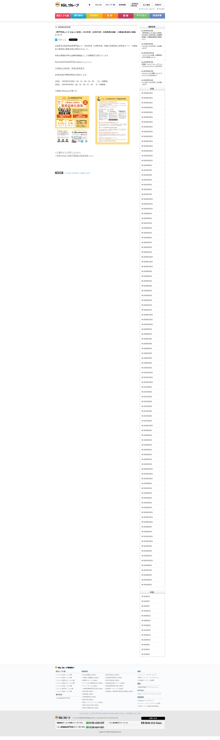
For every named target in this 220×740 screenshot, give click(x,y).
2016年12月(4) (148, 425)
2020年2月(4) (147, 247)
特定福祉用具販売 (114, 677)
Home (82, 713)
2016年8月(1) (147, 435)
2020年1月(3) (147, 252)
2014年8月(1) (147, 526)
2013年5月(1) (147, 546)
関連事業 (130, 713)
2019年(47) (147, 620)
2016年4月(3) (147, 454)
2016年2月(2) (147, 464)
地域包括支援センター (115, 683)
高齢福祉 (106, 713)
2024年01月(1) (148, 98)
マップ (160, 9)
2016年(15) (147, 635)
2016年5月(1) (147, 449)
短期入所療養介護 (90, 708)
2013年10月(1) (148, 541)
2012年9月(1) (147, 565)
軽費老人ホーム (89, 680)
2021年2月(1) (147, 189)
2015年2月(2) (147, 507)
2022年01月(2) (148, 151)
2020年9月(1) (147, 213)
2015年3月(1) (147, 502)
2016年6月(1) (147, 445)
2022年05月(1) (148, 136)
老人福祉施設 (89, 675)
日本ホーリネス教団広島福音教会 (148, 706)
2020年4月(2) (147, 237)
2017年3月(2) (147, 411)
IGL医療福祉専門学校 (63, 698)
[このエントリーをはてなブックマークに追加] (56, 40)
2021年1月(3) (147, 194)
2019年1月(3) (147, 310)
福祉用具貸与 (112, 675)
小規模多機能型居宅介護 (92, 688)
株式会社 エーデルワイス (146, 700)
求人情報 (137, 713)
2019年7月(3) (147, 281)
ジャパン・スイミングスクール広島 (149, 703)
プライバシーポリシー (147, 9)
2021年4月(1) (147, 179)
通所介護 (87, 699)
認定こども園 (89, 713)
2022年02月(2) (148, 146)
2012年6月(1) (147, 575)
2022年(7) (146, 606)
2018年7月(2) (147, 339)
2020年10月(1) (148, 208)
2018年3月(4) (147, 358)
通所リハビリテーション (92, 702)
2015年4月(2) (147, 498)
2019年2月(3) (147, 305)
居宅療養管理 (89, 697)
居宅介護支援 (112, 680)
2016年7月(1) (147, 440)
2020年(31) (147, 615)
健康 (116, 713)
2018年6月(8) (147, 343)
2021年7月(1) (147, 170)
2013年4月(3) (147, 551)
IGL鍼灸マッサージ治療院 (146, 680)
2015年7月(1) (147, 488)
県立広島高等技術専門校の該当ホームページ (73, 62)
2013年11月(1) (148, 536)
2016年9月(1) (147, 430)
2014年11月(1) (148, 517)
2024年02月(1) (148, 93)
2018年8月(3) (147, 334)
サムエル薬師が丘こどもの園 (66, 680)
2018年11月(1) (148, 319)
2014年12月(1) (148, 512)
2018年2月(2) (147, 363)
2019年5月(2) (147, 290)
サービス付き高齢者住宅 (92, 683)
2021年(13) (147, 611)
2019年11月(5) (148, 261)
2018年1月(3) (147, 367)
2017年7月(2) (147, 396)
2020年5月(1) (147, 233)
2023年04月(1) (148, 117)
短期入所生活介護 (90, 705)
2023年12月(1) (148, 102)
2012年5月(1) (147, 580)
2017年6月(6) (147, 401)
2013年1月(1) (147, 555)
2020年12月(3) (148, 199)
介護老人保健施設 (90, 677)
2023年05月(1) (148, 112)
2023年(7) (146, 601)
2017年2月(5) (147, 416)
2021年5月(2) (147, 175)
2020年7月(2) (147, 223)
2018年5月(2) (147, 348)
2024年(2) (146, 596)
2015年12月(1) (148, 469)
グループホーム (89, 686)
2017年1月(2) (147, 420)
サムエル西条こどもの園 (64, 691)
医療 (111, 713)
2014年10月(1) (148, 522)
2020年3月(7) (147, 242)
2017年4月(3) (147, 406)
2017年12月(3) (148, 372)
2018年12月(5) (148, 314)
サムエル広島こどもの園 (64, 686)
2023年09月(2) (148, 107)
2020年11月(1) (148, 204)
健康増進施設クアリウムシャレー (148, 687)
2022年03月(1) (148, 141)
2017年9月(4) (147, 387)
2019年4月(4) (147, 295)
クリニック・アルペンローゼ (147, 675)
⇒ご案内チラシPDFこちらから (68, 152)
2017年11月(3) (148, 377)
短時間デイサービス (114, 688)
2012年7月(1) (147, 570)
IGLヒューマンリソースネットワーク (149, 694)
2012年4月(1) (147, 584)
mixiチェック (62, 39)
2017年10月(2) (148, 382)
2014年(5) (146, 644)
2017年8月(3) (147, 392)
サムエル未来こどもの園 (64, 675)
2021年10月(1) (148, 160)
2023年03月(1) (148, 122)
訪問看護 (87, 694)
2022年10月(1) (148, 131)
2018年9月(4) (147, 329)
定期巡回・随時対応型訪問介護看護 (119, 691)
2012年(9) (146, 654)
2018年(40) (147, 625)
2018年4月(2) (147, 353)
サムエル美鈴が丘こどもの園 (66, 683)
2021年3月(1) (147, 184)
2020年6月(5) (147, 228)
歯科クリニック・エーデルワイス (148, 677)
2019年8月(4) (147, 276)
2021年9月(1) (147, 165)
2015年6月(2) (147, 493)
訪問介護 (87, 691)
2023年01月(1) (148, 126)
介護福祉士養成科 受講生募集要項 (69, 68)
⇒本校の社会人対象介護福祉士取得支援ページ (74, 156)
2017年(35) (147, 630)
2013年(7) (146, 649)
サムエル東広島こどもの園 (65, 688)
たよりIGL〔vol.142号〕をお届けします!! (77, 173)
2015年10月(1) (148, 478)
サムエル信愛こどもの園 (64, 677)
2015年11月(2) (148, 473)
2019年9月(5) (147, 271)
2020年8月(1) (147, 218)
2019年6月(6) (147, 286)
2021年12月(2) (148, 155)
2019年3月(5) (147, 300)
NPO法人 (122, 713)
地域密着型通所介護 (114, 686)
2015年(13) (147, 640)
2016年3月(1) (147, 459)
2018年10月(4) (148, 324)
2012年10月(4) (148, 560)
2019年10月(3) (148, 266)
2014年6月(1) (147, 531)
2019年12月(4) (148, 257)
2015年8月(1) (147, 483)
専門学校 (98, 713)
